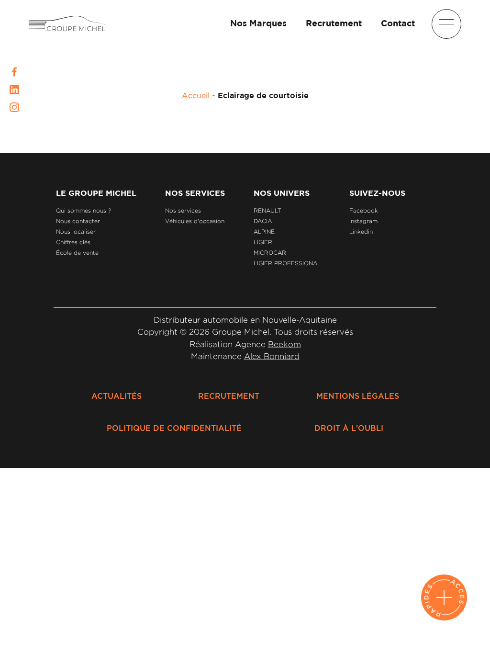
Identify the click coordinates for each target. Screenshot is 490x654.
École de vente (77, 252)
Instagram (363, 221)
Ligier (263, 242)
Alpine (264, 231)
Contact (398, 24)
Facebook (363, 210)
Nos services (183, 210)
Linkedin (361, 231)
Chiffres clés (73, 242)
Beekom (284, 344)
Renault (267, 210)
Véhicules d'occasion (194, 221)
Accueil (196, 95)
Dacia (263, 221)
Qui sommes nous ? (83, 210)
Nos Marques (258, 24)
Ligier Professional (287, 263)
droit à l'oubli (348, 428)
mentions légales (357, 396)
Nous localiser (76, 231)
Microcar (270, 252)
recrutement (228, 396)
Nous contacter (78, 221)
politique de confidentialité (174, 428)
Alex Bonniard (272, 356)
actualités (116, 396)
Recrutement (334, 24)
